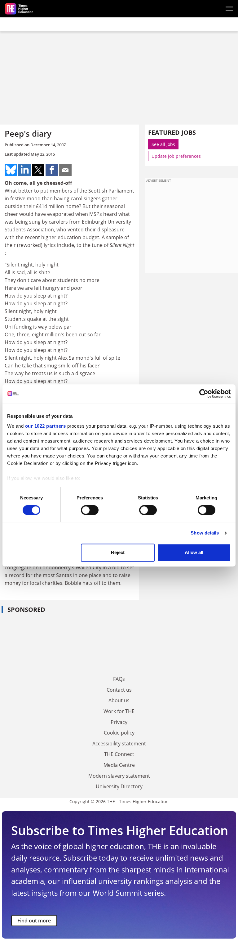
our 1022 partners (45, 426)
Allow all (194, 552)
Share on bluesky (11, 170)
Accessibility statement (119, 743)
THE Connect (119, 754)
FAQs (119, 679)
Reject (118, 552)
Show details (205, 532)
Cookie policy (119, 732)
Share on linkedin (24, 170)
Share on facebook (52, 170)
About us (119, 700)
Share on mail (65, 170)
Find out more (34, 920)
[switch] (90, 510)
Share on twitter (38, 170)
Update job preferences (176, 156)
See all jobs (163, 144)
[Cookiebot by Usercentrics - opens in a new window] (204, 393)
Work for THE (119, 711)
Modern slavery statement (119, 775)
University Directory (119, 786)
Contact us (119, 689)
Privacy (119, 722)
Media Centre (119, 765)
